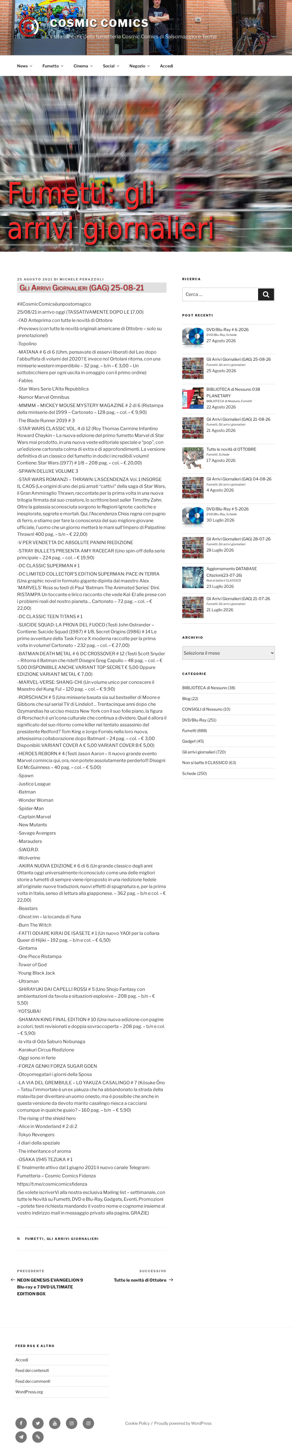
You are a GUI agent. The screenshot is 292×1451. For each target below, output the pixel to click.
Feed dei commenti (32, 1381)
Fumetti (34, 1239)
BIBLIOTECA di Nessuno (204, 687)
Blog (186, 698)
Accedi (166, 65)
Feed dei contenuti (32, 1370)
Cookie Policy (137, 1423)
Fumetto (50, 65)
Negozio (137, 65)
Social (109, 65)
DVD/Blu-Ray (194, 720)
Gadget (189, 741)
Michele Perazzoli (82, 279)
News (22, 65)
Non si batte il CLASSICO (205, 762)
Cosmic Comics (99, 23)
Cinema (81, 65)
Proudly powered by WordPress (183, 1423)
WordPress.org (29, 1391)
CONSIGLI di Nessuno (202, 709)
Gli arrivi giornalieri (73, 1239)
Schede (189, 773)
